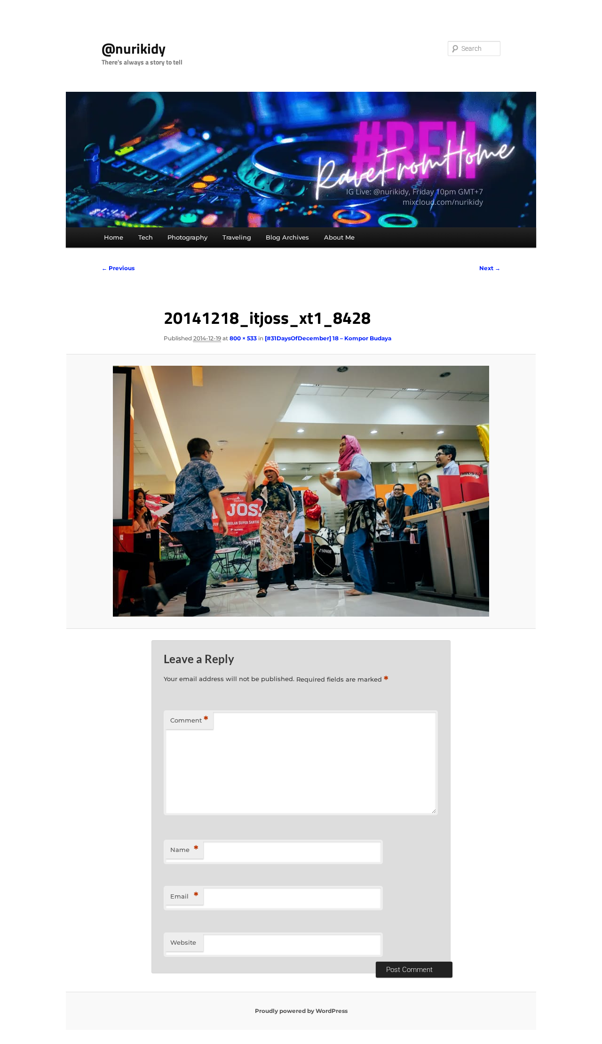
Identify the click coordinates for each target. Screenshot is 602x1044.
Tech (145, 237)
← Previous (118, 268)
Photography (187, 237)
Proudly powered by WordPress (301, 1010)
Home (113, 237)
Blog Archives (287, 237)
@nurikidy (134, 48)
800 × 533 (243, 338)
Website (183, 942)
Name (184, 849)
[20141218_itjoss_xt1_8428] (301, 491)
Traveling (236, 237)
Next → (489, 268)
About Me (339, 237)
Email (184, 896)
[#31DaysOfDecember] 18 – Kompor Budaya (328, 338)
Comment (189, 720)
